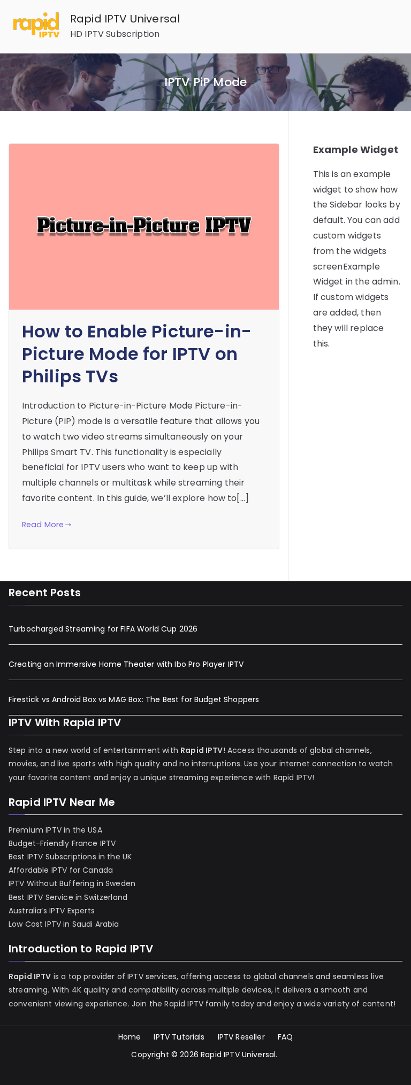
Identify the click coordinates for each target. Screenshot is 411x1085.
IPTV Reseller (241, 1037)
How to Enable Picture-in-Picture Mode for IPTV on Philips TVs (137, 353)
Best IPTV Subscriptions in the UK (70, 856)
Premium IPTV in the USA (55, 830)
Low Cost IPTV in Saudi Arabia (64, 924)
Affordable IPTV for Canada (61, 870)
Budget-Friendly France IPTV (62, 843)
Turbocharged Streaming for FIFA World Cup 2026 (103, 629)
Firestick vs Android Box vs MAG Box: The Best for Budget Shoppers (134, 699)
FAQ (285, 1037)
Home (129, 1037)
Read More (43, 524)
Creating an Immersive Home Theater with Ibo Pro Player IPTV (126, 664)
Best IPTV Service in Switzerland (68, 897)
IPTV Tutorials (179, 1037)
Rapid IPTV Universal (125, 18)
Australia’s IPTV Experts (52, 910)
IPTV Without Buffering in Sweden (72, 883)
